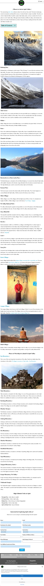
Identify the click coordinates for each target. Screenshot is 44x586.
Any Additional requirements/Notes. (8, 544)
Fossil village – (30, 200)
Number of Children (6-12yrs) (28, 534)
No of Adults (3, 534)
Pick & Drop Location (27, 525)
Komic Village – (5, 257)
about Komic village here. (14, 262)
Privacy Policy (22, 584)
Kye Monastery (5, 356)
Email (24, 520)
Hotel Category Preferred (28, 539)
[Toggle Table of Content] (14, 25)
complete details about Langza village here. (20, 313)
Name (2, 520)
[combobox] (11, 537)
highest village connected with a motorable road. (27, 260)
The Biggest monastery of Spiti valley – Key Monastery (24, 361)
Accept (22, 575)
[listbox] (33, 541)
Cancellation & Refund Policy (22, 557)
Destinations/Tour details (6, 525)
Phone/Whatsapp (4, 539)
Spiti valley (10, 12)
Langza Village (5, 306)
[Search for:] (43, 1)
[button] (42, 566)
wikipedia (7, 232)
